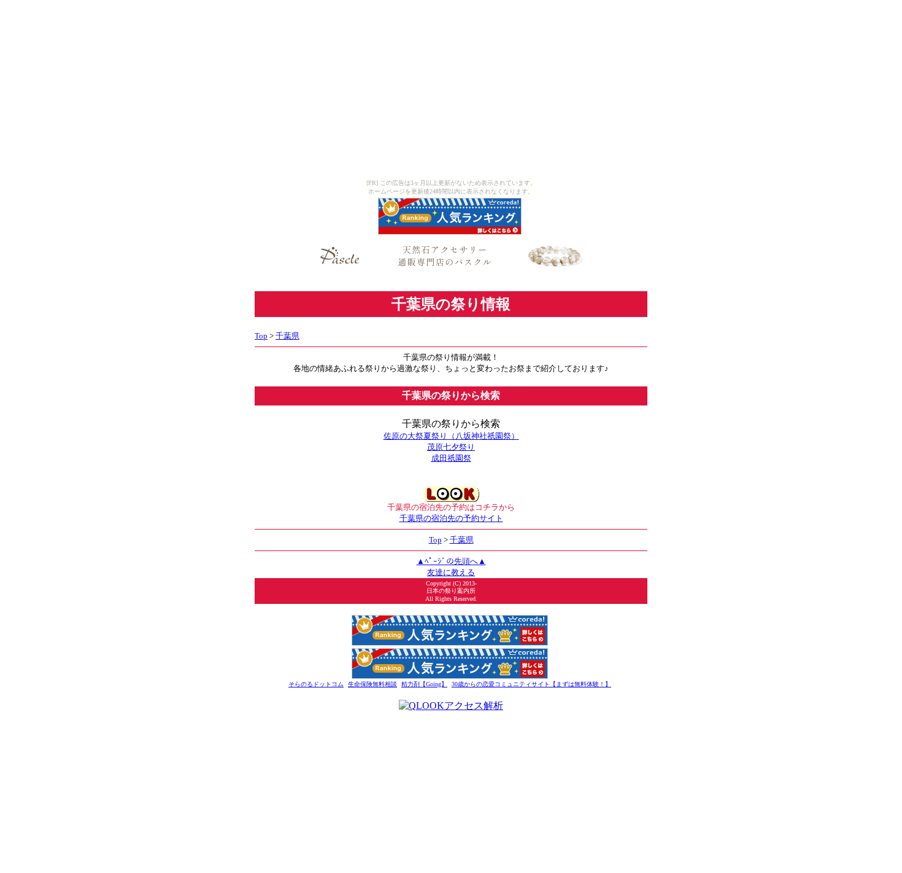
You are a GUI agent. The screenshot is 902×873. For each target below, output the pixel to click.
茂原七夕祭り (451, 447)
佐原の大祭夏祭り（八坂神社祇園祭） (451, 435)
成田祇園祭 (451, 458)
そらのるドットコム (316, 684)
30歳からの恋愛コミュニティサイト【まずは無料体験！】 (531, 684)
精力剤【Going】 (424, 684)
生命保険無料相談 (372, 684)
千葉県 (287, 335)
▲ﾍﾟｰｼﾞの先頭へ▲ (451, 561)
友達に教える (451, 572)
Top (261, 335)
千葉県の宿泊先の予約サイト (451, 518)
